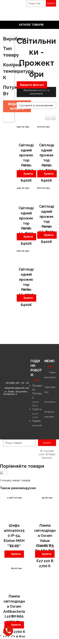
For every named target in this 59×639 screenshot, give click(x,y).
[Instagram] (13, 403)
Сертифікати (50, 390)
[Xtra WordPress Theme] (13, 6)
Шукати (51, 3)
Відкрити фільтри (32, 84)
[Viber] (17, 403)
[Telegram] (19, 403)
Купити (28, 173)
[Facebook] (15, 403)
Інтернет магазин (49, 414)
